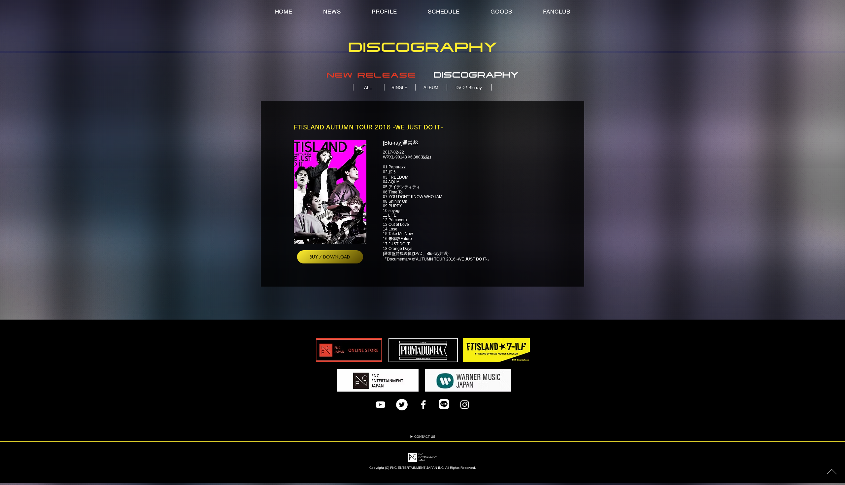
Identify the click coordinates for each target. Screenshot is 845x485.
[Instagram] (464, 404)
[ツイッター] (402, 404)
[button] (556, 11)
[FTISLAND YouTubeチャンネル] (380, 404)
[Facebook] (423, 404)
